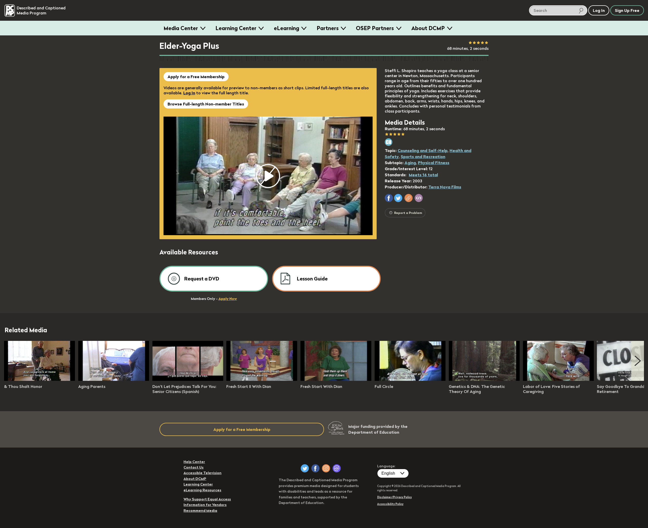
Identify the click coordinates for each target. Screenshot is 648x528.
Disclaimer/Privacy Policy (394, 497)
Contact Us (194, 467)
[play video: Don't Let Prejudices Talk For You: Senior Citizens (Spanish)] (187, 379)
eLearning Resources (202, 490)
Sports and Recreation (423, 156)
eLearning (286, 28)
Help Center (194, 461)
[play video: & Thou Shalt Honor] (39, 379)
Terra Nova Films (444, 186)
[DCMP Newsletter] (337, 468)
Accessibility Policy (390, 504)
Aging (410, 162)
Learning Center (235, 28)
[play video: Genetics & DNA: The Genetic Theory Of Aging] (484, 379)
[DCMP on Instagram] (326, 468)
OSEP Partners (375, 28)
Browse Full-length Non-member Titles (206, 103)
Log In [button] (599, 10)
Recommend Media (200, 510)
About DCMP (428, 28)
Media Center (181, 28)
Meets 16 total (423, 174)
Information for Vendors (205, 504)
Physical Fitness (433, 162)
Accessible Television (202, 473)
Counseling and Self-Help (423, 150)
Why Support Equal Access (207, 499)
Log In (189, 92)
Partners (328, 28)
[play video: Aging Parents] (113, 379)
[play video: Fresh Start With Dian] (335, 379)
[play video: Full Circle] (410, 379)
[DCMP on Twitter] (305, 468)
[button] (389, 198)
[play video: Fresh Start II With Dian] (261, 379)
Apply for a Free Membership (196, 76)
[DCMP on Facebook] (315, 468)
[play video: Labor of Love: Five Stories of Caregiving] (558, 379)
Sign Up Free (627, 10)
